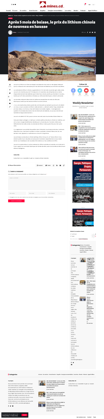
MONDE (10, 18)
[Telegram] (93, 92)
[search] (87, 4)
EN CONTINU (83, 123)
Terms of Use (14, 415)
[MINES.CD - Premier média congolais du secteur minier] (52, 4)
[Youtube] (86, 92)
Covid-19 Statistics (83, 239)
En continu (87, 245)
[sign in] (9, 5)
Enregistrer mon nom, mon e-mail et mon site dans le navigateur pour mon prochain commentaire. (32, 197)
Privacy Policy (5, 415)
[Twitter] (13, 4)
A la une (82, 245)
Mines (14, 32)
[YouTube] (15, 4)
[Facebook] (11, 4)
